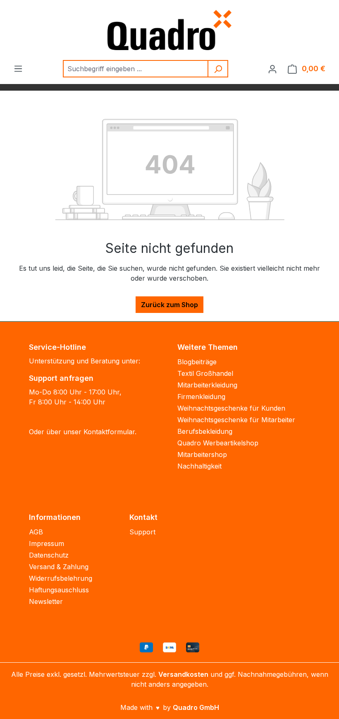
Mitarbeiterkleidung (207, 385)
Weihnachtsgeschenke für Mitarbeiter (236, 420)
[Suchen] (218, 68)
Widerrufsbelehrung (60, 578)
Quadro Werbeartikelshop (217, 443)
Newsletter (46, 601)
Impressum (46, 543)
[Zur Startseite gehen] (169, 30)
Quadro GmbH (196, 707)
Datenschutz (49, 555)
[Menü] (18, 68)
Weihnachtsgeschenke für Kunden (231, 408)
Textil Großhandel (205, 373)
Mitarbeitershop (202, 454)
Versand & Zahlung (58, 567)
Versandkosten (183, 674)
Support (142, 532)
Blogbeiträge (197, 362)
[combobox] (136, 68)
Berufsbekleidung (204, 431)
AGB (36, 532)
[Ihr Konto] (272, 68)
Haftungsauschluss (59, 590)
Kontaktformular (109, 432)
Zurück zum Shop (169, 305)
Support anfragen (61, 378)
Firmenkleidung (201, 396)
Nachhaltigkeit (199, 466)
